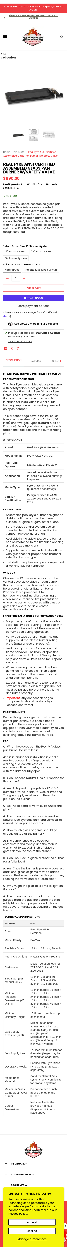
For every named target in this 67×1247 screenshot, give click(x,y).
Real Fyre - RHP (12, 184)
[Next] (60, 361)
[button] (61, 36)
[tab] (13, 361)
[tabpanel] (33, 742)
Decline (32, 1231)
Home (6, 152)
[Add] (24, 278)
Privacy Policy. (18, 1214)
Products (18, 152)
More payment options (33, 306)
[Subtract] (7, 278)
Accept (32, 1222)
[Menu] (5, 36)
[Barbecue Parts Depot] (33, 36)
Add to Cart (33, 288)
